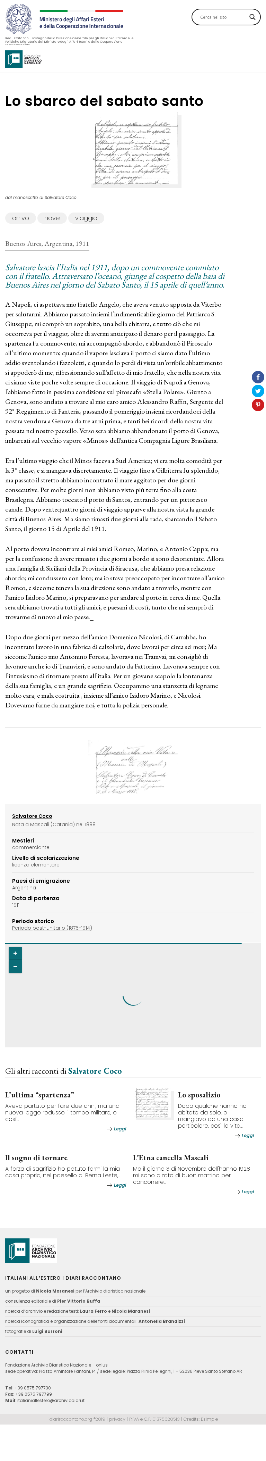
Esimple (209, 1419)
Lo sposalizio (199, 1095)
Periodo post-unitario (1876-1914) (52, 927)
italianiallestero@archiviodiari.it (51, 1400)
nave (52, 218)
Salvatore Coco (95, 1070)
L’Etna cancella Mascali (171, 1158)
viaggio (86, 218)
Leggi (120, 1129)
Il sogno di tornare (36, 1158)
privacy (117, 1419)
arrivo (20, 218)
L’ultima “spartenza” (39, 1095)
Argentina (24, 887)
